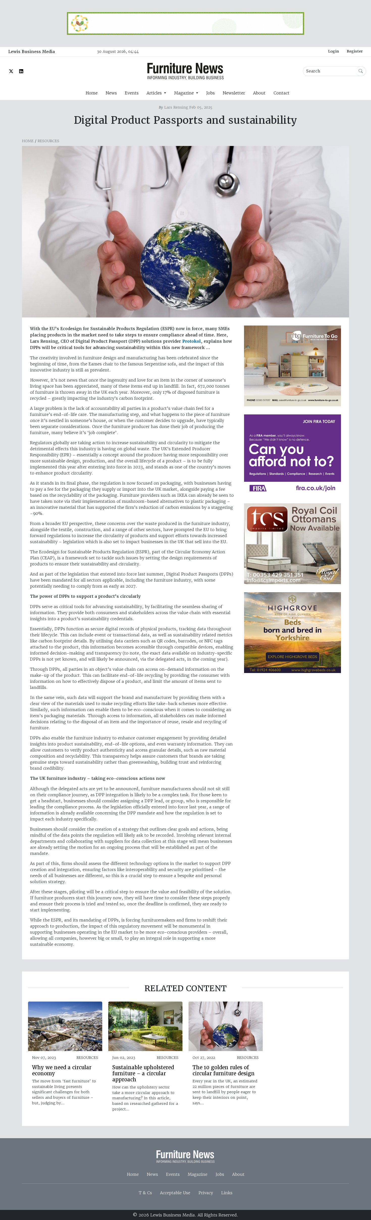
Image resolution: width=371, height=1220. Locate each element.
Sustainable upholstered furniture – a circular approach (143, 1073)
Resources (48, 141)
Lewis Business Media (31, 51)
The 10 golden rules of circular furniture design (224, 1070)
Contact (281, 92)
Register (355, 51)
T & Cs (145, 1192)
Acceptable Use (175, 1192)
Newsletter (234, 92)
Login (333, 51)
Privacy (205, 1192)
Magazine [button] (184, 92)
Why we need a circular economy (61, 1070)
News (111, 92)
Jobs (210, 92)
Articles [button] (155, 92)
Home (92, 92)
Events (132, 92)
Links (226, 1192)
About (259, 92)
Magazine (197, 1174)
